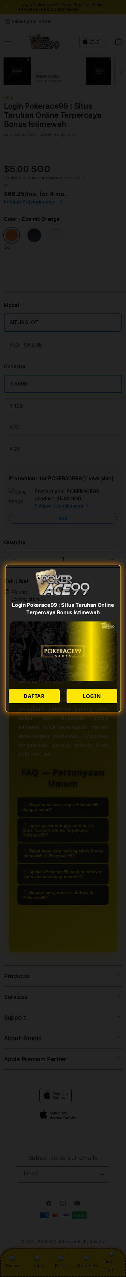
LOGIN (92, 696)
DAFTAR (34, 696)
